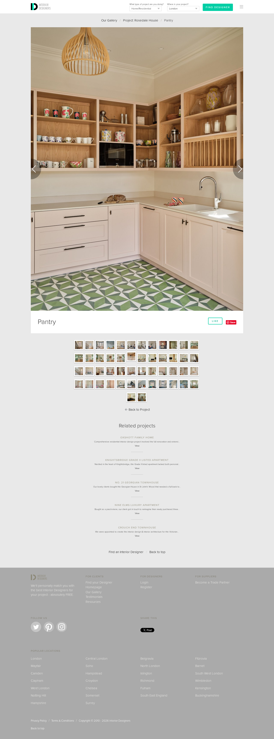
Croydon (92, 681)
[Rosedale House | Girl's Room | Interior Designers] (79, 389)
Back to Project (139, 410)
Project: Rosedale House (140, 20)
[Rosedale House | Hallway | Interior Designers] (184, 349)
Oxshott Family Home (137, 437)
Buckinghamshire (207, 695)
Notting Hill (38, 695)
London (36, 659)
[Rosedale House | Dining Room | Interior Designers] (163, 362)
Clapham (37, 681)
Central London (96, 659)
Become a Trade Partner (212, 582)
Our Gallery (109, 20)
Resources (93, 602)
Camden (37, 673)
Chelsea (91, 688)
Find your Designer (99, 582)
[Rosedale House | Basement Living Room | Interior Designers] (131, 402)
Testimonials (94, 597)
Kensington (203, 688)
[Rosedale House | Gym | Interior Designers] (142, 402)
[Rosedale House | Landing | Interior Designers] (194, 362)
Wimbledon (203, 681)
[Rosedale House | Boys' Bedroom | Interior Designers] (121, 389)
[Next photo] (238, 169)
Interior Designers (119, 720)
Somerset (92, 695)
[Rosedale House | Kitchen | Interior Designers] (194, 349)
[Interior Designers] (35, 12)
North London (150, 666)
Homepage (94, 587)
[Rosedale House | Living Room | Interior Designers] (142, 362)
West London (40, 688)
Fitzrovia (201, 659)
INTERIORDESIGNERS (45, 6)
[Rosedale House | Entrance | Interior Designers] (79, 349)
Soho (89, 666)
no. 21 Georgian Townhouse (137, 482)
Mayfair (36, 666)
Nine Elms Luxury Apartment (137, 505)
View (137, 446)
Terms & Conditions (62, 720)
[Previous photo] (36, 169)
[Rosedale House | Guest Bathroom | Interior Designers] (173, 376)
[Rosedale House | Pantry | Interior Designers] (131, 361)
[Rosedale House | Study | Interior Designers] (194, 389)
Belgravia (146, 659)
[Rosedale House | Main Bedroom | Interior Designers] (89, 376)
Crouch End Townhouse (137, 527)
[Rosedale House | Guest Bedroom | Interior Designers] (152, 376)
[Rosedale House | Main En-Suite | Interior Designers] (131, 376)
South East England (153, 695)
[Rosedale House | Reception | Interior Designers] (131, 349)
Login (144, 582)
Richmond (147, 681)
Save (232, 322)
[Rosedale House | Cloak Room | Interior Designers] (163, 349)
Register (146, 587)
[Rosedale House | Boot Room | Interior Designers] (173, 349)
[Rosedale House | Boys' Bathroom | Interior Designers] (163, 389)
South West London (209, 673)
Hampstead (94, 673)
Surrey (90, 703)
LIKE (215, 321)
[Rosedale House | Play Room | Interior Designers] (100, 349)
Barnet (199, 666)
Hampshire (38, 703)
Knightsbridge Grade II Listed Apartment (137, 459)
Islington (146, 673)
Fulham (145, 688)
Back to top (157, 552)
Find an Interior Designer (126, 552)
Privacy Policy (39, 720)
